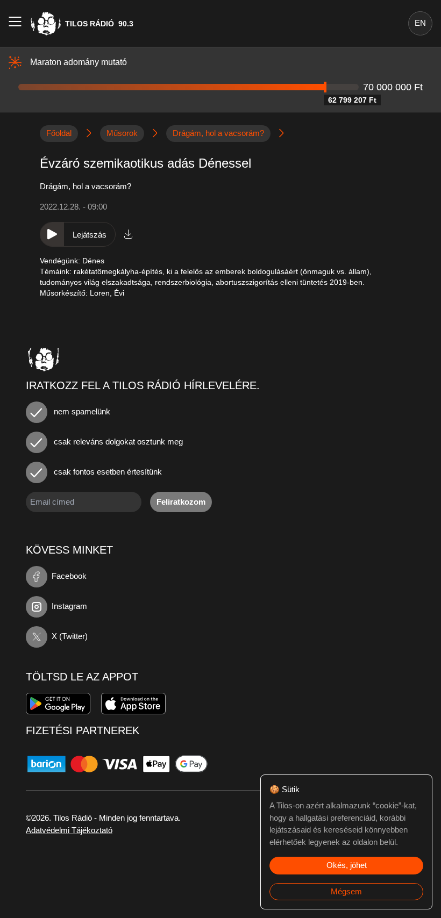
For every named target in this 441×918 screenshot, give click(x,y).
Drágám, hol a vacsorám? (218, 133)
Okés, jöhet (346, 865)
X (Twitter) (70, 636)
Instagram (69, 606)
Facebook (69, 575)
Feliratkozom (181, 501)
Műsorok (122, 133)
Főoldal (59, 133)
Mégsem (346, 891)
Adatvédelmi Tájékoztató (69, 830)
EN (420, 22)
